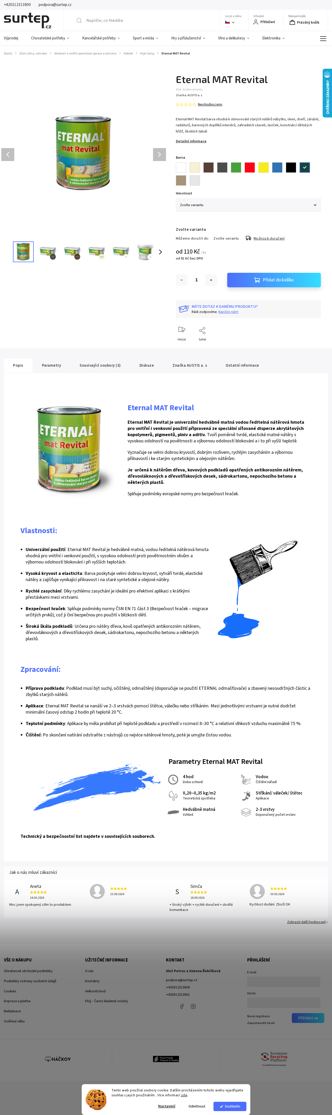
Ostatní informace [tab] (242, 365)
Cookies (10, 991)
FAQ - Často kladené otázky (106, 1001)
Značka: (189, 95)
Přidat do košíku (278, 280)
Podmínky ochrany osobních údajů (30, 981)
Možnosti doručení (269, 238)
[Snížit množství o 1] (181, 280)
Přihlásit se (308, 1018)
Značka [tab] (189, 365)
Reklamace (12, 1011)
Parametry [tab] (51, 365)
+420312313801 (178, 994)
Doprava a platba (17, 1001)
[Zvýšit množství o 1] (211, 280)
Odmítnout (197, 1106)
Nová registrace (258, 1016)
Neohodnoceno (210, 104)
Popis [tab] (18, 365)
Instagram (193, 1006)
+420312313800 (178, 987)
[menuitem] (14, 38)
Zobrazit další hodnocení (306, 922)
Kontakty (92, 981)
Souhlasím (232, 1106)
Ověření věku (14, 1021)
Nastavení (166, 1106)
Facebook (181, 1006)
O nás (89, 971)
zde (184, 1095)
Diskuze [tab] (147, 365)
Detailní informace (191, 141)
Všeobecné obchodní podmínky (28, 971)
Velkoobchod (95, 991)
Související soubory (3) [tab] (100, 365)
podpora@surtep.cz (181, 980)
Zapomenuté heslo (261, 1023)
